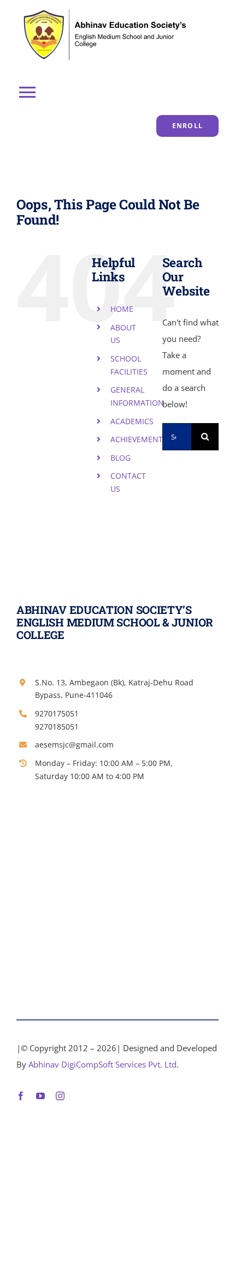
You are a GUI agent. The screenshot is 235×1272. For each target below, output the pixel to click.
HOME (121, 309)
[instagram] (60, 1096)
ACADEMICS (132, 421)
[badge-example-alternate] (103, 9)
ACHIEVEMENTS (138, 439)
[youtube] (40, 1096)
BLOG (120, 458)
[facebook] (20, 1096)
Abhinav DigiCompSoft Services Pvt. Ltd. (103, 1064)
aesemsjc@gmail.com (74, 744)
